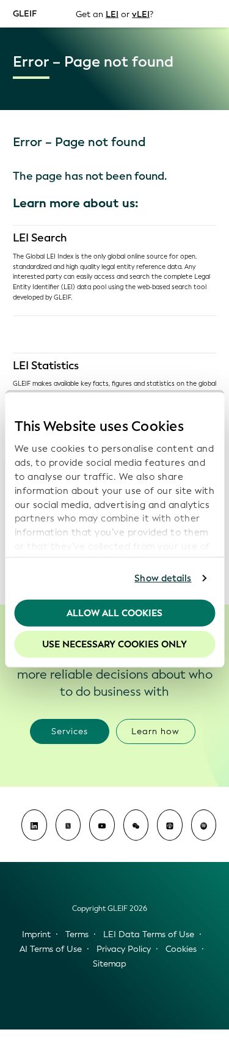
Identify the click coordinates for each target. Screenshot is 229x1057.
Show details (162, 578)
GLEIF (25, 13)
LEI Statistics (46, 365)
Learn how (155, 731)
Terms (77, 934)
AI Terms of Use (51, 949)
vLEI (141, 14)
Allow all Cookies (114, 612)
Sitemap (109, 964)
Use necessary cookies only (114, 644)
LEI (112, 14)
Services (69, 731)
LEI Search (40, 237)
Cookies (181, 949)
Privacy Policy (123, 949)
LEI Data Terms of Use (148, 934)
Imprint (36, 934)
